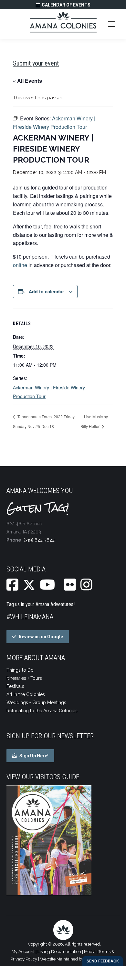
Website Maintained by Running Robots (78, 959)
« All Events (27, 80)
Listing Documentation (59, 951)
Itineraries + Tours (24, 678)
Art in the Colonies (25, 694)
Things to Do (20, 670)
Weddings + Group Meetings (36, 702)
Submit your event (36, 63)
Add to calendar (46, 291)
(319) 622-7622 (39, 540)
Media (90, 951)
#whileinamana (29, 617)
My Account (23, 951)
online (20, 265)
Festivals (15, 686)
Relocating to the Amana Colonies (42, 710)
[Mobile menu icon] (111, 24)
